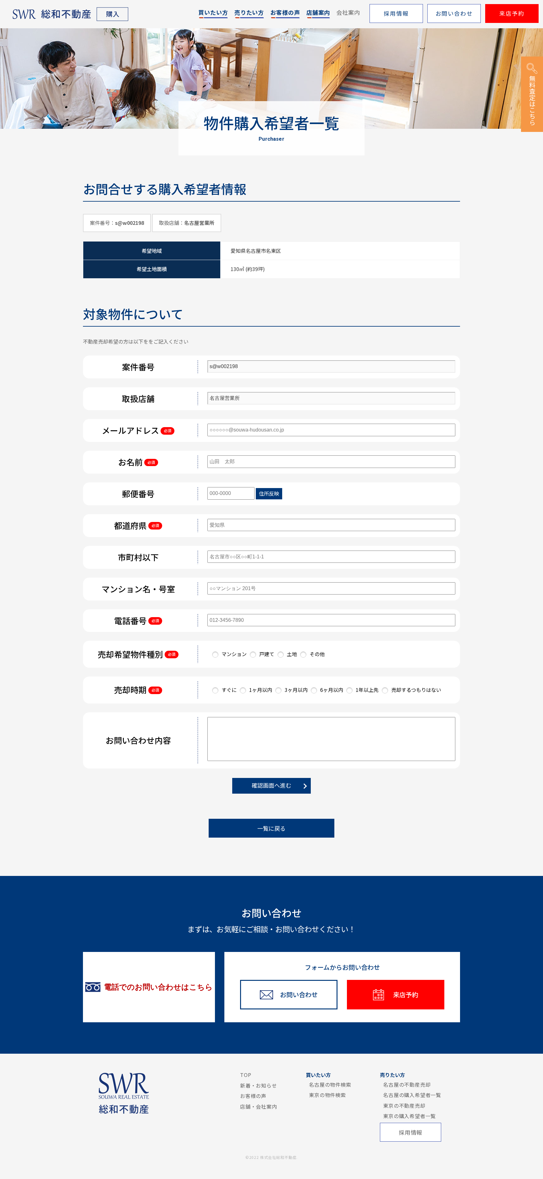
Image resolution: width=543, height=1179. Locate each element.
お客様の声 (253, 1096)
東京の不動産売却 (404, 1105)
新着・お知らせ (258, 1085)
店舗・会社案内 (258, 1106)
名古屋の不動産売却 (407, 1084)
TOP (245, 1074)
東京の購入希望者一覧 (409, 1116)
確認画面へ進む (271, 785)
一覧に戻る (271, 828)
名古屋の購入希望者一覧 (412, 1095)
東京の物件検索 (327, 1095)
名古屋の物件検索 (330, 1084)
